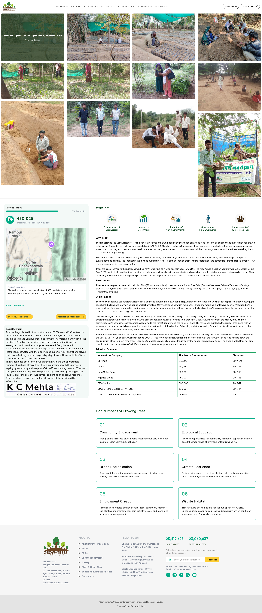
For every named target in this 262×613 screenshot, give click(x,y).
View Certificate (15, 305)
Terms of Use (123, 606)
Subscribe (212, 559)
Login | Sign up (231, 6)
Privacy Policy (138, 606)
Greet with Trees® (250, 6)
